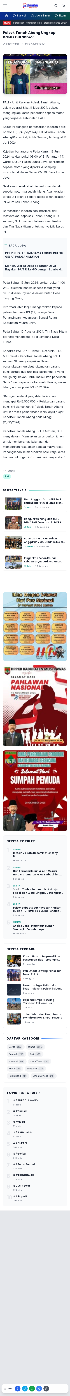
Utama (35, 1047)
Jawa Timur (39, 1061)
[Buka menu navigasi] (5, 5)
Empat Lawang (43, 1075)
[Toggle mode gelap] (64, 6)
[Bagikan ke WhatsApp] (32, 1388)
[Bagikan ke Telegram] (39, 1388)
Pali (7, 476)
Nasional (16, 1061)
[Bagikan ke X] (25, 1388)
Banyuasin (35, 1068)
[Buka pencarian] (56, 6)
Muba (14, 1068)
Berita (15, 1047)
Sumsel (16, 1054)
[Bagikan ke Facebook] (17, 1388)
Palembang (17, 1075)
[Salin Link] (46, 1388)
